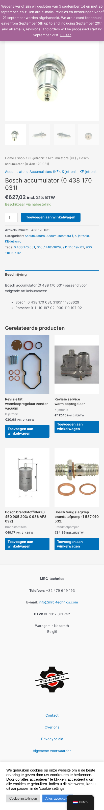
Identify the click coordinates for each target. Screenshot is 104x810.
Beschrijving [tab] (16, 274)
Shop (21, 158)
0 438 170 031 (24, 247)
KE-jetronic (36, 158)
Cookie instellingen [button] (23, 798)
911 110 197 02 (73, 247)
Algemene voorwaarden (52, 751)
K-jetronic (69, 172)
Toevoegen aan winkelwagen (50, 217)
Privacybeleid (52, 739)
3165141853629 (49, 247)
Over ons (52, 727)
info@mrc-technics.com (58, 602)
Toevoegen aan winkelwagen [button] (20, 431)
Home (9, 158)
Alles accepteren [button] (57, 798)
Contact (52, 715)
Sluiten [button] (65, 35)
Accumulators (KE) (62, 158)
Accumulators (16, 172)
